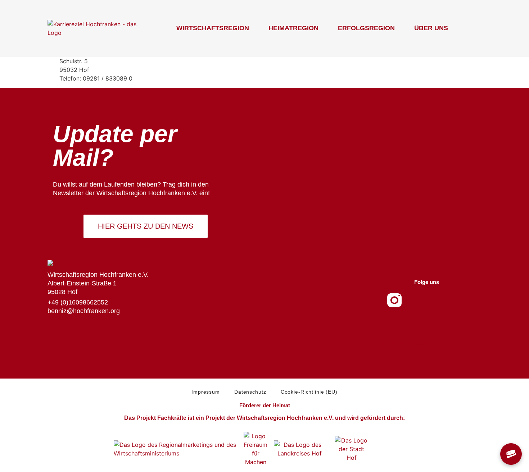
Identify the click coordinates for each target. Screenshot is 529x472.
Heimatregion (293, 28)
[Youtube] (437, 300)
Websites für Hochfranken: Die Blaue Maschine (427, 344)
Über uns (431, 28)
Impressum (205, 392)
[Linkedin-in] (459, 300)
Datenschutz (250, 392)
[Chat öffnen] (511, 454)
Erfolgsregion (366, 28)
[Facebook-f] (416, 300)
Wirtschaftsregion (212, 28)
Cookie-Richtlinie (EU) (309, 392)
